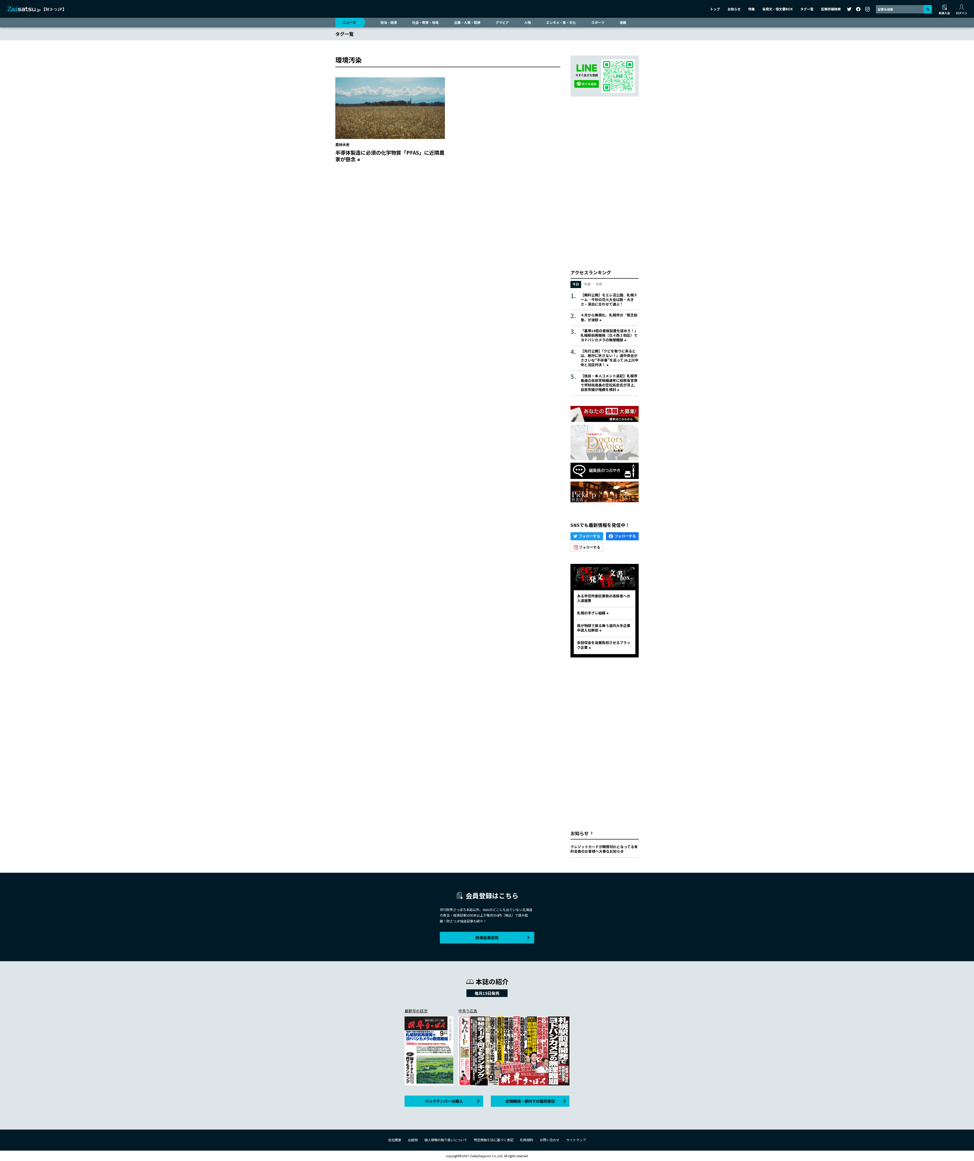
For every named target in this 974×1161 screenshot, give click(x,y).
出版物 (413, 1139)
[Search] (928, 9)
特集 (751, 9)
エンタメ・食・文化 (561, 22)
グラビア (502, 22)
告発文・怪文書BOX (777, 9)
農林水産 (342, 144)
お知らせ (734, 9)
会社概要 (394, 1139)
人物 (527, 22)
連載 (623, 22)
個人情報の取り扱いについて (445, 1139)
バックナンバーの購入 (444, 1101)
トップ (715, 9)
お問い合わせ (550, 1139)
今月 (599, 284)
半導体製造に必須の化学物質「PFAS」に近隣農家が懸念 (389, 156)
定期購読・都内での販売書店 (530, 1101)
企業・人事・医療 (467, 22)
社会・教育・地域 (425, 22)
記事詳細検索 (831, 9)
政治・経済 (388, 22)
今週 (587, 284)
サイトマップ (576, 1139)
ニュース (349, 22)
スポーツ (597, 22)
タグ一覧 (806, 9)
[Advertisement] (447, 215)
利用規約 (526, 1139)
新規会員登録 (487, 937)
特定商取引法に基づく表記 (493, 1139)
